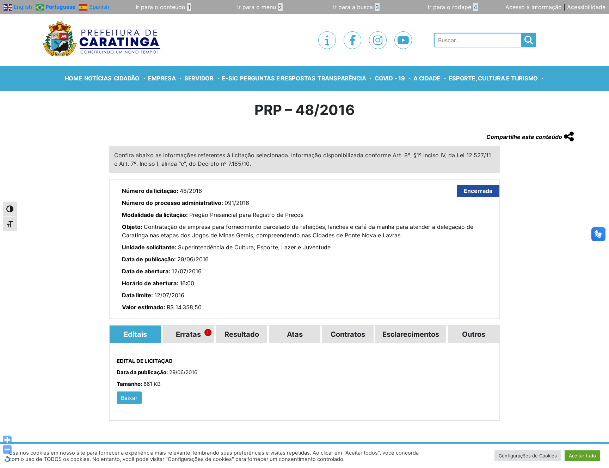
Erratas (188, 334)
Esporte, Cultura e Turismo (493, 78)
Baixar (129, 397)
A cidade (426, 78)
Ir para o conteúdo (163, 7)
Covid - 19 (390, 78)
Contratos (348, 334)
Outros (473, 334)
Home (73, 78)
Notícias (98, 78)
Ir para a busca (356, 7)
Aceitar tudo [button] (582, 455)
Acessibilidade (586, 7)
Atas (295, 334)
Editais (135, 334)
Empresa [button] (162, 78)
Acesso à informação (533, 7)
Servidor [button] (199, 78)
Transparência (342, 78)
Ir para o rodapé (452, 7)
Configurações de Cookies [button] (528, 455)
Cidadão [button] (127, 78)
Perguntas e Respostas (277, 78)
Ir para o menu (259, 7)
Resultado (241, 334)
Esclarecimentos (410, 334)
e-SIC (230, 78)
